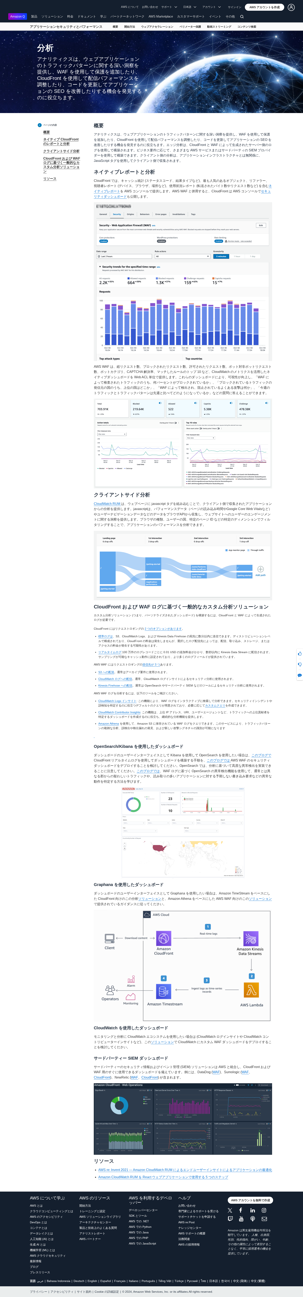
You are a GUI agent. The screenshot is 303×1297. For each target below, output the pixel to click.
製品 (34, 16)
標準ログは (105, 636)
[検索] (242, 17)
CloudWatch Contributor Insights (119, 712)
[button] (264, 7)
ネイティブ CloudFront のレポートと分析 (61, 141)
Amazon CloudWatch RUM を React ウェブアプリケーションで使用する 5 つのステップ (163, 1177)
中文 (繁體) (258, 1281)
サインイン (234, 7)
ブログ (34, 1266)
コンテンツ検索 (246, 26)
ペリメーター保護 (190, 26)
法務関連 (184, 1239)
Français (120, 1281)
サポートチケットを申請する (197, 1216)
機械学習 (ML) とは (42, 1250)
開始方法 (129, 26)
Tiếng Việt (164, 1281)
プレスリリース (40, 1272)
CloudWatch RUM (107, 503)
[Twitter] (233, 1211)
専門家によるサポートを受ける (198, 1211)
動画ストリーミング (219, 26)
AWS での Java (139, 1232)
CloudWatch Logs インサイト (117, 701)
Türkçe (179, 1281)
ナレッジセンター (189, 1227)
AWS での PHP (138, 1238)
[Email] (267, 1219)
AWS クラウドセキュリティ (48, 1255)
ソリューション (52, 16)
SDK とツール (138, 1215)
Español (105, 1281)
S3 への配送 (106, 672)
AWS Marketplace (161, 16)
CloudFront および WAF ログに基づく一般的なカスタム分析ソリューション (61, 165)
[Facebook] (244, 1211)
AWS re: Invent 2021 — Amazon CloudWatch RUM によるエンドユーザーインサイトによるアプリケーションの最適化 (185, 1170)
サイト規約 (84, 1291)
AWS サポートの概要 (192, 1233)
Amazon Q (17, 16)
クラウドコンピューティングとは (51, 1211)
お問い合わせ (150, 6)
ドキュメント (87, 16)
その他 (230, 16)
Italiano (133, 1281)
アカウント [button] (210, 6)
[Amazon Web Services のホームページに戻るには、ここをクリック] (14, 7)
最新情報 (35, 1261)
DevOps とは (38, 1222)
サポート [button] (168, 6)
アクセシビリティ (62, 1291)
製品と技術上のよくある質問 (98, 1227)
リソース (49, 178)
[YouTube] (244, 1219)
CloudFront (102, 1077)
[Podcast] (256, 1219)
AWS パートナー (90, 1239)
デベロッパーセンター (143, 1210)
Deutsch (79, 1281)
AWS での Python (140, 1226)
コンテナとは (38, 1227)
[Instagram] (267, 1211)
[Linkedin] (256, 1211)
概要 (115, 26)
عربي (40, 1281)
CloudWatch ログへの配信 (115, 679)
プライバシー (38, 1291)
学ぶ (103, 16)
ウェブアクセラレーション (157, 26)
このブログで (261, 755)
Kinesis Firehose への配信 (115, 685)
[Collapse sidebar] (40, 125)
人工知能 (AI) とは (42, 1239)
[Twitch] (233, 1219)
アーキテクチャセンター (95, 1222)
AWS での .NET (139, 1221)
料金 (70, 16)
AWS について (130, 6)
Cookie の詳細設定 (107, 1291)
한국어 (225, 1281)
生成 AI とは (38, 1244)
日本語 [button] (188, 6)
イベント (215, 16)
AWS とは (36, 1205)
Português (148, 1281)
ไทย (203, 1281)
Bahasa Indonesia (58, 1281)
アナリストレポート (92, 1233)
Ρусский (192, 1281)
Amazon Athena (108, 723)
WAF (216, 1072)
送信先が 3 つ (151, 664)
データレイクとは (41, 1233)
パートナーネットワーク (127, 16)
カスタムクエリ (215, 705)
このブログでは (219, 760)
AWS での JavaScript (142, 1243)
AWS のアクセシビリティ (46, 1216)
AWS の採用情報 (189, 1244)
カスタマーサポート (191, 16)
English (92, 1281)
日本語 (213, 1281)
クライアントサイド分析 (61, 151)
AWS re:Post (186, 1222)
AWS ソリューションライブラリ (100, 1216)
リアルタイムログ (109, 652)
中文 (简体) (240, 1281)
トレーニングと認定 (92, 1211)
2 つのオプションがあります (163, 628)
